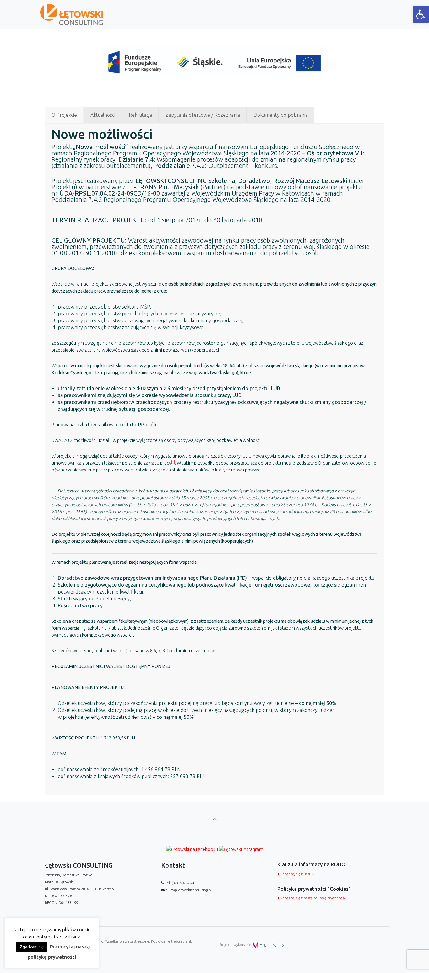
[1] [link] (54, 490)
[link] (421, 14)
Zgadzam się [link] (32, 946)
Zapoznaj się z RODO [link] (297, 874)
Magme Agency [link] (271, 945)
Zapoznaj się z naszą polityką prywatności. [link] (314, 898)
